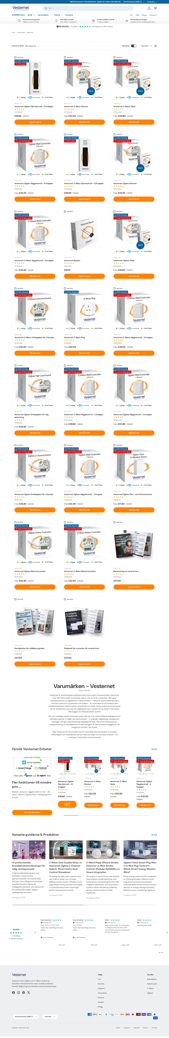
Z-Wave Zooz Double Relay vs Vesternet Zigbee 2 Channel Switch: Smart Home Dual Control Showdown (65, 867)
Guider (101, 1002)
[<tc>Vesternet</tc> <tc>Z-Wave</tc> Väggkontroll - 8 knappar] (35, 234)
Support (153, 15)
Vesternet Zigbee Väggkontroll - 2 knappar (83, 494)
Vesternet (26, 1028)
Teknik (57, 15)
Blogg (144, 15)
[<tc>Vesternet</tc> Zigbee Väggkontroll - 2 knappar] (84, 467)
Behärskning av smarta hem (126, 571)
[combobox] (88, 8)
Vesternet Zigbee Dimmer (125, 183)
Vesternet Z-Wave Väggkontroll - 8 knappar (34, 260)
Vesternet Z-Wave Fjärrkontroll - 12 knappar (84, 183)
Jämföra (125, 46)
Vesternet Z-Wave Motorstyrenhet (80, 571)
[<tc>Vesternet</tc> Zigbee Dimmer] (134, 156)
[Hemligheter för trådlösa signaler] (35, 621)
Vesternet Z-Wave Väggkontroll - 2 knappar (83, 414)
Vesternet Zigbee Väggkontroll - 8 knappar (33, 183)
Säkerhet (137, 1028)
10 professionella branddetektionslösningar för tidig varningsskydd (28, 865)
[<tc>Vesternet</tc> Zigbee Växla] (134, 234)
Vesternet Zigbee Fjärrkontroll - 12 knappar (33, 106)
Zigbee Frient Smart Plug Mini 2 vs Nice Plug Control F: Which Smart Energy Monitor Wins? (139, 867)
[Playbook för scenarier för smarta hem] (84, 621)
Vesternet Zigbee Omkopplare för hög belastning (31, 415)
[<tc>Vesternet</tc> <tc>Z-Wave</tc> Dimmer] (84, 80)
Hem (13, 32)
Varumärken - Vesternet (25, 32)
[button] (155, 8)
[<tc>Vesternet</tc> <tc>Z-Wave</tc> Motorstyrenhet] (84, 544)
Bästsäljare (152, 979)
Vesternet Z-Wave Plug (74, 337)
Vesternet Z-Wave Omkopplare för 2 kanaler (34, 337)
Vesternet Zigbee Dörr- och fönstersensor (132, 494)
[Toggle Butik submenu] (34, 15)
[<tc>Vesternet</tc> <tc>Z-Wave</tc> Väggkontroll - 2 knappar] (84, 388)
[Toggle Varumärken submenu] (50, 15)
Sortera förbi (18, 46)
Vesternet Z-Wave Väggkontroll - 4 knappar (133, 337)
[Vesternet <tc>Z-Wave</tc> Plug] (84, 311)
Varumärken (43, 15)
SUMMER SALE (18, 15)
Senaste (69, 15)
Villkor (118, 1028)
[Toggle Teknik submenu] (61, 15)
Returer (101, 997)
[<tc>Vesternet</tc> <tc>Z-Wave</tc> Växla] (134, 80)
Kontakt (101, 984)
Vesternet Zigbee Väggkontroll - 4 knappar (132, 414)
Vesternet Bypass (72, 260)
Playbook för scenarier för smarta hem (81, 648)
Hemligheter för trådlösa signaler (29, 648)
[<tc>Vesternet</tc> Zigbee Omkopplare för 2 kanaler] (35, 467)
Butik (30, 15)
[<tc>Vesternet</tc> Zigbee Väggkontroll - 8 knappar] (35, 156)
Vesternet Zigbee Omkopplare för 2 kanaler (33, 494)
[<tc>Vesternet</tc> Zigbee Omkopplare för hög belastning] (35, 388)
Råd (137, 15)
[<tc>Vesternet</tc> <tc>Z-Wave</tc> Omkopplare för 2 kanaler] (35, 311)
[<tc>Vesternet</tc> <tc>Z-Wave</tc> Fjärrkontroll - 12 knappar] (84, 156)
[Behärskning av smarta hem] (134, 544)
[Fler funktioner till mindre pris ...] (32, 766)
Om (131, 15)
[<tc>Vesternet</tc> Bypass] (84, 234)
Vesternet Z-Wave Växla (124, 106)
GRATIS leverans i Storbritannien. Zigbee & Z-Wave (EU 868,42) (95, 2)
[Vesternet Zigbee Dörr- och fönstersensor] (134, 467)
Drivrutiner (102, 993)
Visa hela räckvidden (32, 812)
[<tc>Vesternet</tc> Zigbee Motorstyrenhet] (35, 544)
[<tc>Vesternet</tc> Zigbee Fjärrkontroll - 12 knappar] (35, 80)
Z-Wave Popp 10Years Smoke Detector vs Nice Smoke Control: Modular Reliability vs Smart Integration (103, 867)
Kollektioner (152, 984)
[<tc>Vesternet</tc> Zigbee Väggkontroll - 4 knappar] (134, 388)
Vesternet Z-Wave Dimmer (76, 106)
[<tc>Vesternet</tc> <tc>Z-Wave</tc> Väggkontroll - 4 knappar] (134, 311)
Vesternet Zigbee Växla (123, 260)
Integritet (127, 1028)
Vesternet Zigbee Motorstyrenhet (29, 571)
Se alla (154, 749)
